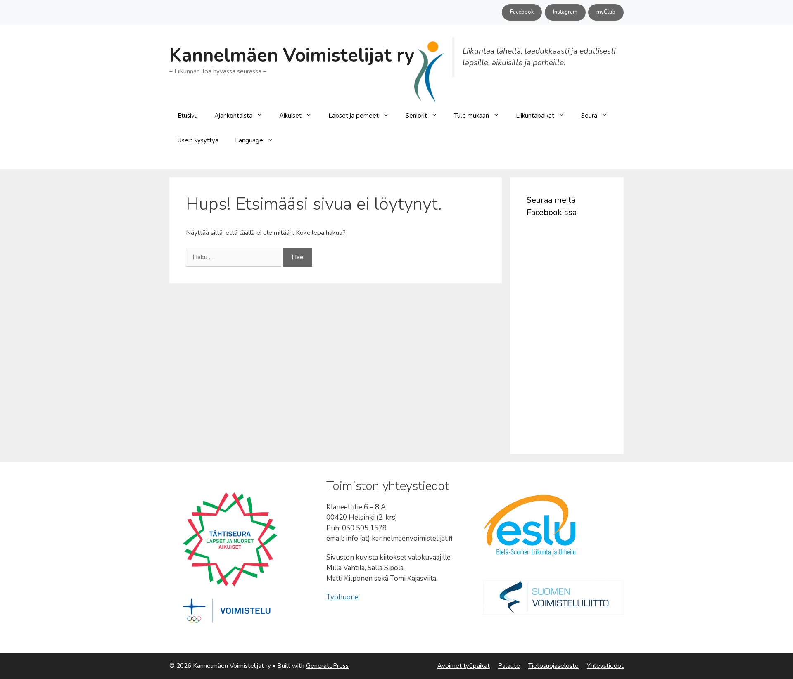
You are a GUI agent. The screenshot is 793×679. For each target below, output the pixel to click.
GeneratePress (327, 666)
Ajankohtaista (233, 115)
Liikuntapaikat (535, 115)
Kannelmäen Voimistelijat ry (291, 55)
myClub (605, 12)
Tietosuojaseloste (553, 666)
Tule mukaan (471, 115)
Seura (589, 115)
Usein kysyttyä (198, 140)
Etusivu (188, 115)
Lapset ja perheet (353, 115)
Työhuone (342, 597)
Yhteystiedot (605, 666)
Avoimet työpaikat (463, 666)
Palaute (509, 666)
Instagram (565, 12)
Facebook (522, 12)
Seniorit (416, 115)
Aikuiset (290, 115)
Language (249, 140)
